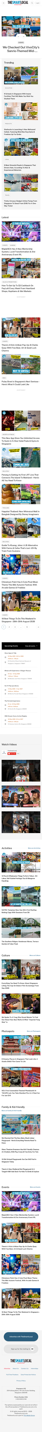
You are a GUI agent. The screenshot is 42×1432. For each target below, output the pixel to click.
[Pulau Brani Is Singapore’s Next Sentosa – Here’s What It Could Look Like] (21, 364)
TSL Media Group (29, 1415)
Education (8, 88)
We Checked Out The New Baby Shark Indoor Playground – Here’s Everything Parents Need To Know (19, 1140)
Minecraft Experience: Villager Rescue (18, 670)
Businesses (21, 42)
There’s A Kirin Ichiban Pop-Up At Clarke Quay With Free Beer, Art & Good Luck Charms (20, 348)
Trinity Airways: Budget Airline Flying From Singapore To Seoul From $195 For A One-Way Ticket (20, 203)
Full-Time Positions (12, 1374)
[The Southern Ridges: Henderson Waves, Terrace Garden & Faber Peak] (21, 928)
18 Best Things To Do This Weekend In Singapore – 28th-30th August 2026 (19, 620)
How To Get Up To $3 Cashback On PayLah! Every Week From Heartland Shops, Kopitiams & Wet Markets (18, 288)
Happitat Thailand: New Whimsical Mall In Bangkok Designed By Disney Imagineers (20, 513)
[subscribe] (32, 1349)
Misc (4, 378)
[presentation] (11, 752)
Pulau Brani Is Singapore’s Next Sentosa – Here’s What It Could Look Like (20, 383)
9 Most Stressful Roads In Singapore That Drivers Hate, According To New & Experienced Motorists (20, 167)
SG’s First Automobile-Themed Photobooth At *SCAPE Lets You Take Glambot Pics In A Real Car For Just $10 (21, 1093)
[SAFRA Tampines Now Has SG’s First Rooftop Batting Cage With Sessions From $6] (21, 896)
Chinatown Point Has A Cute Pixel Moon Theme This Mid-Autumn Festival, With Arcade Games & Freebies (20, 585)
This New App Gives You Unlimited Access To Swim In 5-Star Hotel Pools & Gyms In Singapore (21, 441)
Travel (7, 195)
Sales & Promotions (10, 282)
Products (8, 123)
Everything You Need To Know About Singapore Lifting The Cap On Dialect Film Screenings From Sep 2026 (20, 985)
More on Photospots (33, 1031)
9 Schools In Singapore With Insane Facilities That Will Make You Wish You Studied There (18, 96)
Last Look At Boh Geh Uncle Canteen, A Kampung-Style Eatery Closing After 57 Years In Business (21, 49)
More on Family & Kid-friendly (12, 1110)
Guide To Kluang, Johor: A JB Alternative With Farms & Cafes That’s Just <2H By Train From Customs (20, 548)
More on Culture (35, 955)
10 (27, 627)
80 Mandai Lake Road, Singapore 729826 (20, 678)
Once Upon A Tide (10, 653)
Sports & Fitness (8, 434)
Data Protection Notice (28, 1374)
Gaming (12, 245)
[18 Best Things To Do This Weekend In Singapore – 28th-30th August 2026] (21, 601)
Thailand (6, 508)
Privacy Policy (21, 1381)
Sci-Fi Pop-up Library (12, 686)
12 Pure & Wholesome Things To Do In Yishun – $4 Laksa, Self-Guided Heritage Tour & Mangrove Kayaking (19, 878)
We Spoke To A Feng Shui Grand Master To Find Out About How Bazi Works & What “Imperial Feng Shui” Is (21, 1019)
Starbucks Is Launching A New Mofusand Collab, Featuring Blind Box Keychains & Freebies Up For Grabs (19, 132)
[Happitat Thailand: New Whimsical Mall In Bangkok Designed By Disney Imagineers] (21, 494)
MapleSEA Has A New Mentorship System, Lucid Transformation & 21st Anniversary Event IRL (18, 252)
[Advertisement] (21, 306)
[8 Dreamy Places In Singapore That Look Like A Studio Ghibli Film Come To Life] (21, 1045)
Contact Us (24, 1368)
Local (7, 159)
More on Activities (34, 848)
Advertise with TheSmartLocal (21, 1337)
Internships (34, 1368)
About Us (16, 1368)
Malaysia (6, 471)
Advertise (7, 1368)
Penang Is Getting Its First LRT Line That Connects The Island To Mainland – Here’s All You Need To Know (20, 478)
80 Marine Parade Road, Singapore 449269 (20, 694)
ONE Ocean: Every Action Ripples (16, 716)
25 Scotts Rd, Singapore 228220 (17, 709)
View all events (30, 646)
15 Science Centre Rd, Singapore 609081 (20, 724)
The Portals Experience (12, 701)
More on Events (35, 1187)
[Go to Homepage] (18, 3)
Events (5, 245)
